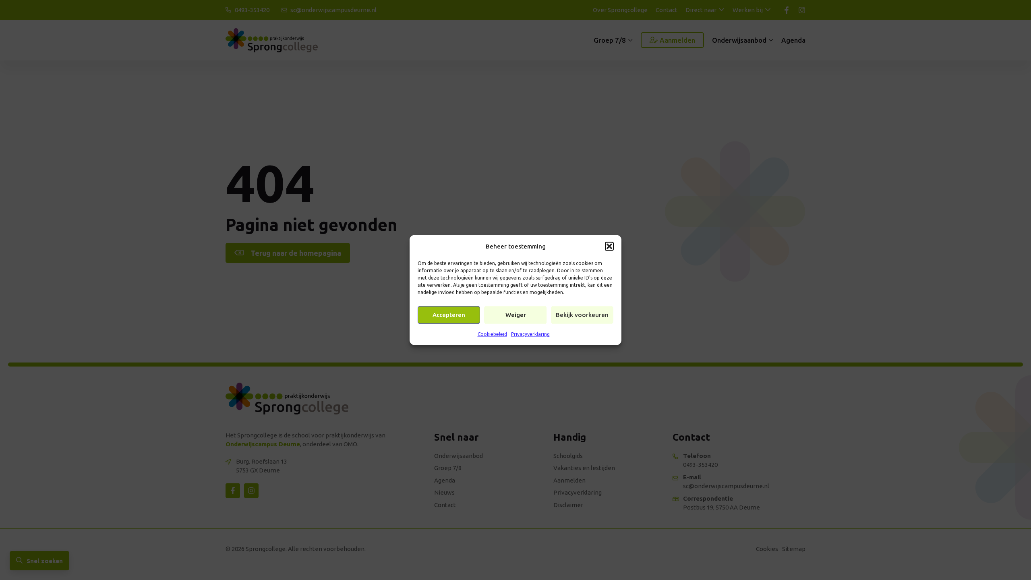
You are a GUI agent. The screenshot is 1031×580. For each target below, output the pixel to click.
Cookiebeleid (492, 333)
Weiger (515, 314)
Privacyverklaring (530, 333)
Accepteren (449, 314)
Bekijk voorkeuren (582, 314)
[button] (609, 246)
